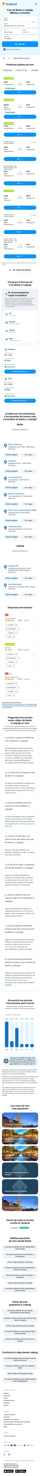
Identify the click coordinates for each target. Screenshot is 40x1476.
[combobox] (20, 19)
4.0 (16, 624)
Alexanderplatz (15, 526)
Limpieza (11, 632)
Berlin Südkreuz (15, 444)
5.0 (16, 691)
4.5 (16, 654)
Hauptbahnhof (14, 477)
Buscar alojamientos (14, 49)
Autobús (11, 349)
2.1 (18, 687)
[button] (33, 22)
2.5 (13, 695)
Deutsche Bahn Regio (18, 705)
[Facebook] (9, 1454)
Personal (11, 624)
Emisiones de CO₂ (9, 364)
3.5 (16, 632)
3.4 (16, 662)
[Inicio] (3, 58)
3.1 (18, 628)
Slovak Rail (8, 707)
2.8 (13, 636)
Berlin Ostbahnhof (16, 494)
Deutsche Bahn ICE (11, 677)
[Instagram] (4, 1454)
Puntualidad (12, 628)
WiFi (9, 636)
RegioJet (22, 704)
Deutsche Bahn (10, 618)
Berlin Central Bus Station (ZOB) (22, 510)
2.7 (18, 658)
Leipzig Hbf (13, 566)
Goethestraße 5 (15, 584)
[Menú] (36, 4)
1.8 (13, 666)
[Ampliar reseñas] (33, 626)
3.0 (16, 683)
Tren (10, 378)
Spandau (12, 461)
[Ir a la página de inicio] (9, 4)
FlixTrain (7, 647)
